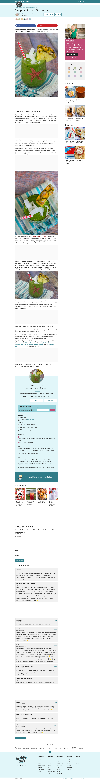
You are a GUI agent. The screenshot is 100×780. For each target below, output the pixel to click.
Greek (49, 763)
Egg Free (59, 761)
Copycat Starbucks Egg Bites (70, 101)
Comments (58, 14)
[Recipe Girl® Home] (19, 4)
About (77, 759)
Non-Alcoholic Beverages (33, 7)
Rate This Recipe (20, 532)
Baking (68, 759)
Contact (78, 763)
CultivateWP (83, 778)
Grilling (68, 761)
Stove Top (69, 769)
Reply (55, 569)
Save (52, 410)
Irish (49, 767)
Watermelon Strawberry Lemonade (30, 503)
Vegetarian (59, 773)
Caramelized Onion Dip (79, 161)
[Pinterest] (78, 1)
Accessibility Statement (72, 778)
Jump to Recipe (49, 14)
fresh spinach (30, 419)
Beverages (25, 7)
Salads (40, 767)
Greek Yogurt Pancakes (29, 342)
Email (39, 407)
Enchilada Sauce (79, 100)
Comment (18, 536)
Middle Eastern (51, 771)
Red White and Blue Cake (70, 142)
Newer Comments (20, 737)
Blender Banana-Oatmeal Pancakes (33, 344)
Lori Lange (23, 13)
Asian (49, 759)
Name (17, 550)
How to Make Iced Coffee (69, 119)
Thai (49, 773)
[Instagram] (76, 1)
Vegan (58, 771)
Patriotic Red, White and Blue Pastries (79, 143)
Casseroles (41, 761)
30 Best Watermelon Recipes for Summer (19, 503)
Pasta (39, 763)
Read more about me (72, 54)
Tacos (39, 771)
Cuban (49, 761)
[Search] (83, 4)
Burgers (40, 759)
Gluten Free (60, 763)
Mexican (50, 769)
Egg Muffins (44, 342)
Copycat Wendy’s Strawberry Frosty (52, 503)
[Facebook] (81, 1)
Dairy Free (59, 759)
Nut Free (59, 767)
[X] (83, 1)
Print (51, 400)
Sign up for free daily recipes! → (22, 1)
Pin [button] (37, 400)
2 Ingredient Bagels (79, 119)
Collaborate (79, 761)
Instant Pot (69, 763)
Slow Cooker (70, 767)
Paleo (58, 769)
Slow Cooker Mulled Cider (41, 502)
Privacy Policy (65, 778)
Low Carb (59, 765)
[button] (26, 13)
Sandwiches (41, 769)
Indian (49, 765)
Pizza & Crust (41, 765)
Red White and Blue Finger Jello (70, 162)
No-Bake (69, 765)
